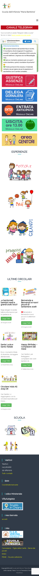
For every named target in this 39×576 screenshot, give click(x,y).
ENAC (4, 554)
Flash (17, 570)
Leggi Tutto (6, 318)
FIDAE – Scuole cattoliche (12, 557)
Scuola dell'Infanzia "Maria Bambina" (18, 12)
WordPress (19, 573)
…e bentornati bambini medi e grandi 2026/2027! (9, 302)
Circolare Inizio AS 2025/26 (9, 387)
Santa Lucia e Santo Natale (7, 345)
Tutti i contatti (7, 473)
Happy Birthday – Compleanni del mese (29, 346)
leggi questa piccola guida (21, 35)
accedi (4, 519)
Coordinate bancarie (10, 485)
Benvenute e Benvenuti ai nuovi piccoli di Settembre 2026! (29, 303)
